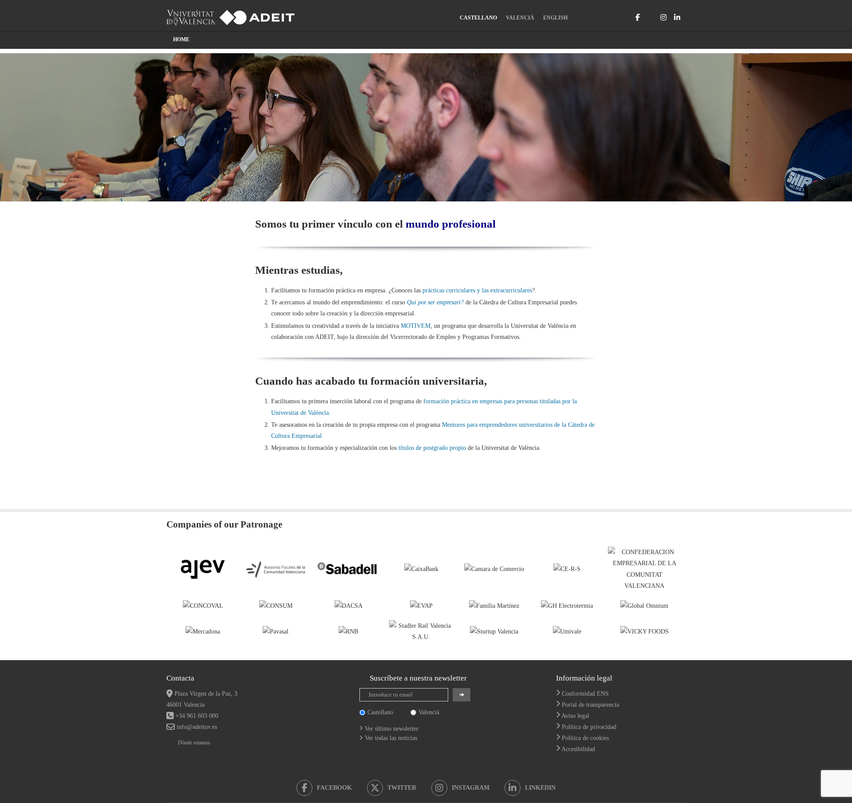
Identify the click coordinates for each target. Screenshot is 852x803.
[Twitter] (650, 17)
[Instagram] (663, 17)
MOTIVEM (415, 326)
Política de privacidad (589, 727)
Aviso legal (575, 715)
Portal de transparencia (590, 704)
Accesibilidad (578, 749)
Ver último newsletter (391, 728)
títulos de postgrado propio (432, 448)
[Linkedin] (677, 17)
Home (181, 39)
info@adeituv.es (197, 727)
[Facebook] (637, 17)
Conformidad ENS (585, 693)
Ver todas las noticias (391, 738)
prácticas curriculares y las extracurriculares (477, 290)
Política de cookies (585, 738)
